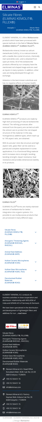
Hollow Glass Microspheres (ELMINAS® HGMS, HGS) (14, 357)
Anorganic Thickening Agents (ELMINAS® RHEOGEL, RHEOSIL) (16, 340)
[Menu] (34, 7)
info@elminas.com (13, 387)
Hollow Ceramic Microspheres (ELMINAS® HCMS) (15, 351)
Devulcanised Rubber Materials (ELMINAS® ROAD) (15, 362)
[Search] (39, 7)
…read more (21, 313)
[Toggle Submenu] (35, 232)
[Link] (12, 7)
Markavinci (25, 420)
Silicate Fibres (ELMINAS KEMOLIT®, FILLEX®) (15, 334)
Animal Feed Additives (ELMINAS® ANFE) (11, 345)
